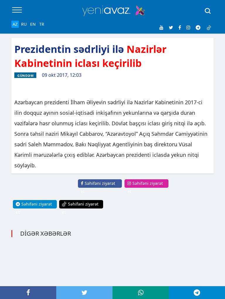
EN (33, 24)
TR (41, 24)
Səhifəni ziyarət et (98, 187)
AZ (15, 24)
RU (24, 24)
